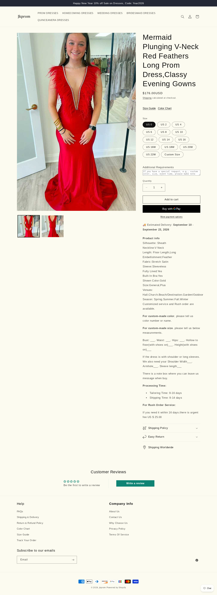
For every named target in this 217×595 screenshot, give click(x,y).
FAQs (20, 511)
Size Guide (149, 108)
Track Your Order (26, 540)
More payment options (171, 217)
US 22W (151, 154)
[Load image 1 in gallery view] (29, 226)
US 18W (169, 147)
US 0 (149, 124)
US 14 (166, 139)
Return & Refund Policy (30, 523)
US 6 (149, 132)
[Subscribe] (73, 560)
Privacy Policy (117, 528)
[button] (182, 16)
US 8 (164, 132)
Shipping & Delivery (28, 517)
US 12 (149, 139)
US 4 (178, 124)
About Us (114, 511)
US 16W (151, 147)
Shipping (147, 98)
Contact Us (115, 517)
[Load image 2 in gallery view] (52, 226)
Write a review (135, 483)
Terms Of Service (119, 534)
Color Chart (165, 108)
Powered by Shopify (116, 588)
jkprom (102, 588)
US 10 (179, 132)
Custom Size (172, 154)
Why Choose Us (118, 523)
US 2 (164, 124)
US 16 (182, 139)
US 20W (188, 147)
